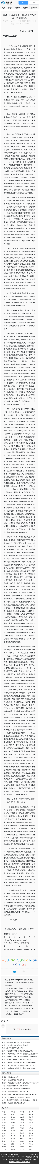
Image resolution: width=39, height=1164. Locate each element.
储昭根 (22, 1141)
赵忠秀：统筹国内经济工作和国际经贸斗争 (16, 1097)
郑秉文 (22, 1146)
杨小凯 (22, 1144)
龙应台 (31, 1112)
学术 (10, 943)
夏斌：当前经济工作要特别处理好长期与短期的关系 (19, 1062)
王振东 (31, 1130)
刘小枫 (13, 1136)
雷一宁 (31, 1136)
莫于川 (31, 1146)
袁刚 (12, 1144)
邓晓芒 (22, 1128)
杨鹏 (12, 1128)
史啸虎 (22, 1133)
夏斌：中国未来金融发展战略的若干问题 (15, 1045)
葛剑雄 (13, 1141)
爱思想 (7, 3)
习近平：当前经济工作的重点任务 (13, 1080)
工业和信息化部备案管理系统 (19, 1162)
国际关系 (34, 8)
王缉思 (31, 1128)
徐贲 (3, 1120)
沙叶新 (31, 1138)
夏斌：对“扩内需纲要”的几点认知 (13, 1048)
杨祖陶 (31, 1120)
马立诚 (22, 1120)
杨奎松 (22, 1125)
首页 (3, 8)
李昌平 (4, 1125)
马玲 (21, 1130)
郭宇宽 (13, 1120)
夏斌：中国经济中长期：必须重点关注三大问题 (17, 1051)
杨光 (30, 1149)
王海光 (31, 1125)
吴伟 (21, 1138)
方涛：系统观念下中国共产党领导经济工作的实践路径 (19, 1100)
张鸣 (12, 1125)
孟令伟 (22, 1136)
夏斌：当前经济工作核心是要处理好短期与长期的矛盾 (19, 1057)
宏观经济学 (25, 943)
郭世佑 (13, 1130)
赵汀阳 (22, 1122)
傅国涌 (31, 1114)
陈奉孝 (4, 1130)
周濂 (3, 1128)
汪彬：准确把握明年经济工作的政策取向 (15, 1086)
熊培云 (31, 1133)
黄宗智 (13, 1117)
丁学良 (4, 1114)
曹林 (12, 1114)
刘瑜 (3, 1141)
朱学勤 (4, 1146)
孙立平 (22, 1149)
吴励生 (31, 1144)
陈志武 (31, 1117)
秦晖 (3, 1112)
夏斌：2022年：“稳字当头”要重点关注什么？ (16, 1059)
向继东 (13, 1122)
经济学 (17, 8)
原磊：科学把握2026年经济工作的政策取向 (16, 1089)
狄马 (3, 1133)
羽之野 (4, 1149)
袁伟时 (13, 1133)
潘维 (12, 1146)
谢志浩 (13, 1149)
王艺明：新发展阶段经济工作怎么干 (13, 1103)
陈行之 (13, 1112)
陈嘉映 (4, 1117)
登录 (18, 1029)
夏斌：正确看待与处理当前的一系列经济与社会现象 (19, 1068)
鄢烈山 (22, 1114)
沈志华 (4, 1122)
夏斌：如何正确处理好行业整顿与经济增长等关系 (18, 1065)
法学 (10, 8)
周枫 (3, 1138)
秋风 (3, 1136)
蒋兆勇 (13, 1138)
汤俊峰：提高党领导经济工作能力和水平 (15, 1091)
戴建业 (31, 1122)
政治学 (25, 8)
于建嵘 (22, 1117)
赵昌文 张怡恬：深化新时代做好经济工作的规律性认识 (19, 1094)
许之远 (4, 1144)
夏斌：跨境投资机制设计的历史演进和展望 (16, 1042)
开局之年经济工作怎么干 (10, 1077)
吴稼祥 (31, 1141)
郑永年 (22, 1112)
